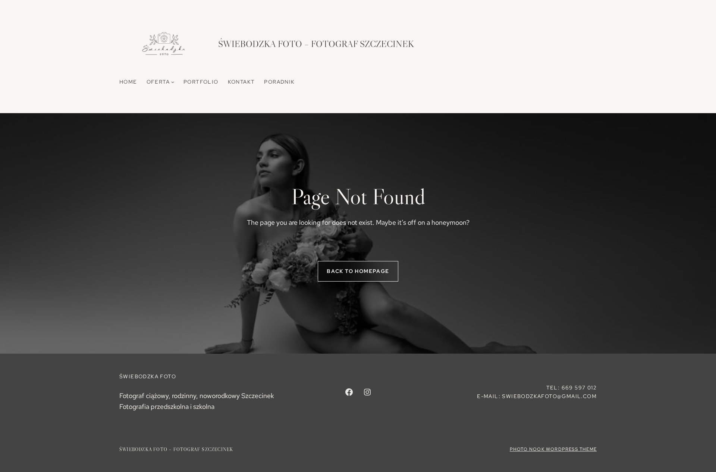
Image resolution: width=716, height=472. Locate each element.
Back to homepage (358, 271)
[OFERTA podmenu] (172, 81)
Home (128, 81)
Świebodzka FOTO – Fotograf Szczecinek (316, 43)
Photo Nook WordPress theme (553, 449)
